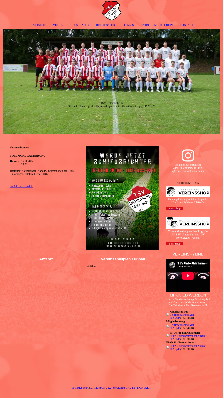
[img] (111, 10)
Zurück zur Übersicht (21, 186)
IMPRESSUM (80, 387)
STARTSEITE (38, 25)
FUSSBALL (80, 25)
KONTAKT (187, 25)
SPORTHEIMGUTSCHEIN (157, 25)
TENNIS (129, 25)
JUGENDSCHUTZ (124, 387)
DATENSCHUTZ (100, 387)
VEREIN (58, 25)
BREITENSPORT (106, 25)
